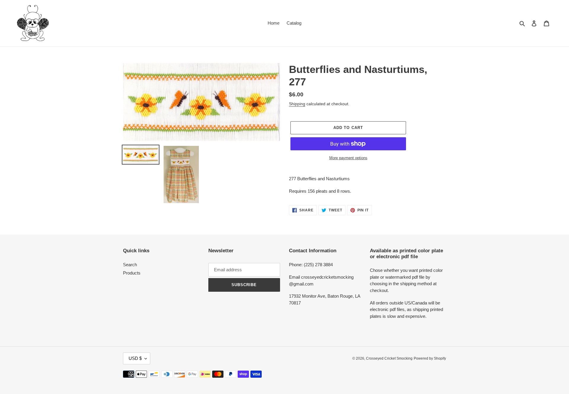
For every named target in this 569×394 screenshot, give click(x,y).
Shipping (297, 103)
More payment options (348, 158)
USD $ (135, 358)
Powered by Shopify (430, 358)
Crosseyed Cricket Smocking (389, 358)
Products (131, 272)
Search (130, 264)
